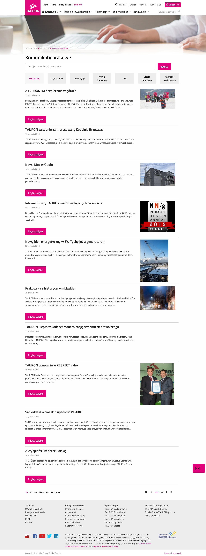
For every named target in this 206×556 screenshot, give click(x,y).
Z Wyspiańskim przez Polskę (45, 450)
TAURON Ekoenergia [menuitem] (115, 515)
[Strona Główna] (32, 7)
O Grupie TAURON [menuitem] (34, 509)
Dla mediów (121, 11)
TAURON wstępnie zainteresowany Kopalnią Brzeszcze (64, 129)
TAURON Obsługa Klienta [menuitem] (157, 505)
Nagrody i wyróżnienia (169, 78)
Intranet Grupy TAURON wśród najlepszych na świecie (63, 203)
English (132, 4)
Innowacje (140, 11)
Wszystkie (34, 78)
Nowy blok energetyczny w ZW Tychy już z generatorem (65, 241)
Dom (45, 4)
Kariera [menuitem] (28, 522)
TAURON (78, 4)
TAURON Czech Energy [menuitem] (156, 509)
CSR (124, 78)
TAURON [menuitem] (29, 505)
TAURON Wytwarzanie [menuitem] (116, 509)
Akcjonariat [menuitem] (70, 512)
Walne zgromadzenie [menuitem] (75, 515)
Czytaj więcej (35, 119)
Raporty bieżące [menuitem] (72, 522)
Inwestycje (79, 78)
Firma (53, 4)
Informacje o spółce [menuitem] (74, 509)
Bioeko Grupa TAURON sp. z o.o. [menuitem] (160, 512)
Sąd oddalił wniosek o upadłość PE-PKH (53, 411)
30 (35, 492)
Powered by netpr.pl (172, 553)
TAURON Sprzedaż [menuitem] (114, 522)
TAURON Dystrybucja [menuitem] (115, 512)
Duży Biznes (65, 4)
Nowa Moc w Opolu (39, 164)
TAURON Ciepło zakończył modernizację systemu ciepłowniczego (72, 326)
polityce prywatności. (80, 546)
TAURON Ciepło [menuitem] (112, 525)
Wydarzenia (57, 78)
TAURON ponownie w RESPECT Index (51, 365)
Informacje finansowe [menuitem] (75, 519)
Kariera (143, 4)
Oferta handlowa (147, 78)
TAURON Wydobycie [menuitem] (114, 519)
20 (31, 492)
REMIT (153, 4)
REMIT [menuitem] (28, 519)
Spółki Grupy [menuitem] (111, 505)
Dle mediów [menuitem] (30, 515)
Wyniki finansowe (102, 78)
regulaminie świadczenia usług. (106, 546)
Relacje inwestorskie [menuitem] (35, 512)
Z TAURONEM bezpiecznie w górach (50, 90)
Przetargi (102, 11)
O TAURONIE (50, 11)
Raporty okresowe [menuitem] (73, 525)
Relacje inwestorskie (77, 11)
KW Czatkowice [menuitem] (152, 515)
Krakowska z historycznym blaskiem (51, 288)
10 (26, 492)
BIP (160, 4)
